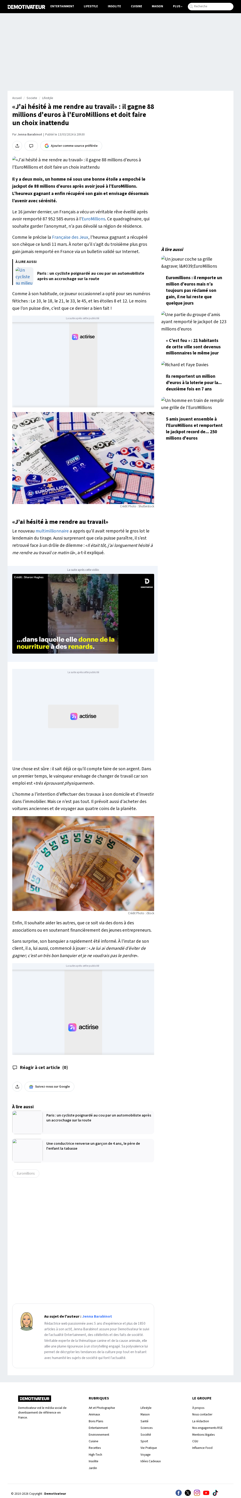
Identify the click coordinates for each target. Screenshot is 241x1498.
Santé (145, 1421)
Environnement (99, 1434)
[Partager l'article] (17, 146)
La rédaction (200, 1421)
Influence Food (202, 1448)
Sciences (147, 1428)
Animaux (94, 1414)
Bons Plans (96, 1421)
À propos (198, 1408)
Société (146, 1434)
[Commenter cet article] (31, 146)
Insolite (114, 6)
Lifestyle (91, 6)
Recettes (95, 1448)
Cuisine (136, 6)
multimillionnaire (52, 531)
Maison (157, 6)
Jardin (93, 1468)
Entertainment (62, 6)
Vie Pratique (149, 1448)
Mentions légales (203, 1434)
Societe (32, 98)
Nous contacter (202, 1414)
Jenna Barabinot (29, 134)
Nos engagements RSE (207, 1428)
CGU (195, 1441)
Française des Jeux (70, 237)
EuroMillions (93, 219)
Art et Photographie (102, 1408)
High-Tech (95, 1454)
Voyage (146, 1454)
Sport (144, 1441)
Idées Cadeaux (151, 1461)
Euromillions (26, 1173)
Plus (176, 6)
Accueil (17, 98)
